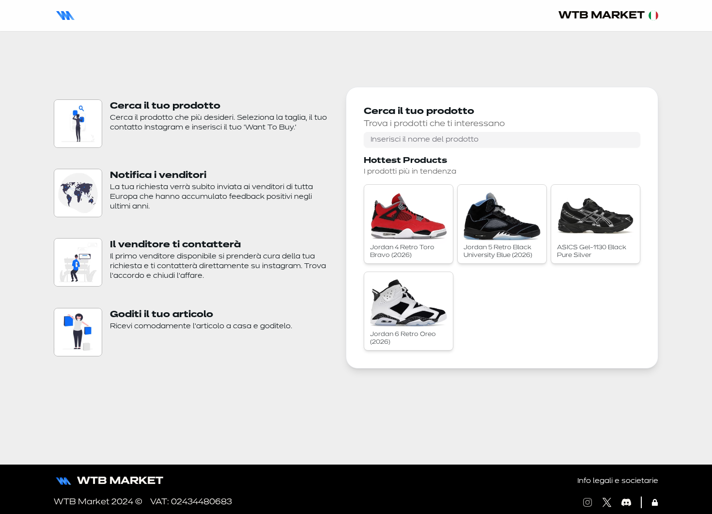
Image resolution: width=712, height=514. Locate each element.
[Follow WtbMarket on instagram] (587, 502)
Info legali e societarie (617, 481)
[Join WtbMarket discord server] (626, 502)
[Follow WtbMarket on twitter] (607, 502)
